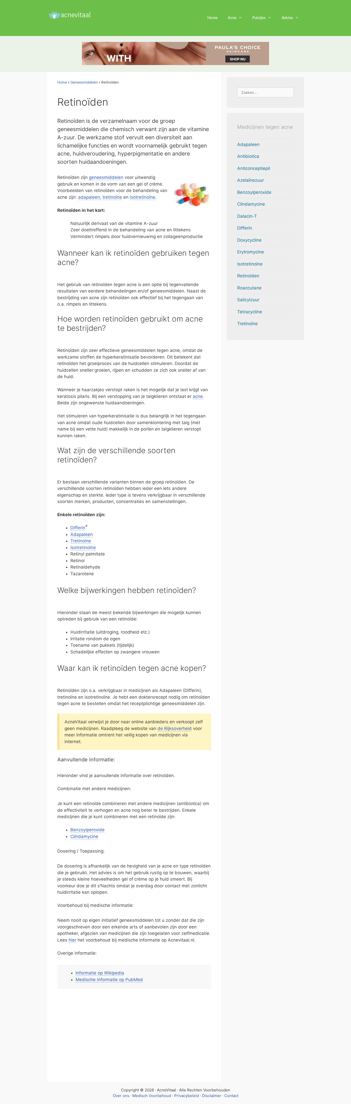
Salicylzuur (248, 299)
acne (198, 396)
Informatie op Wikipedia (100, 972)
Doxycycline (249, 240)
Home (212, 18)
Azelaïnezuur (250, 180)
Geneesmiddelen (84, 82)
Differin (77, 527)
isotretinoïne (142, 197)
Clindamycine (84, 836)
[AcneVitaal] (69, 14)
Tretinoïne (80, 540)
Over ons (121, 1095)
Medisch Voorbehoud (151, 1095)
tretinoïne (112, 197)
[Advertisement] (134, 1034)
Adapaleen (81, 534)
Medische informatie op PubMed (109, 979)
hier (72, 940)
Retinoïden (248, 275)
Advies (287, 18)
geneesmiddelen (106, 177)
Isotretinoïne (83, 547)
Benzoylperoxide (87, 829)
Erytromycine (250, 251)
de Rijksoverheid (175, 728)
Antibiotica (248, 156)
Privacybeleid (186, 1095)
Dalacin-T (247, 216)
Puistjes (259, 18)
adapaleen (89, 197)
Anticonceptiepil (253, 168)
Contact (231, 1095)
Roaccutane (249, 287)
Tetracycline (249, 311)
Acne (232, 18)
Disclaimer (211, 1095)
